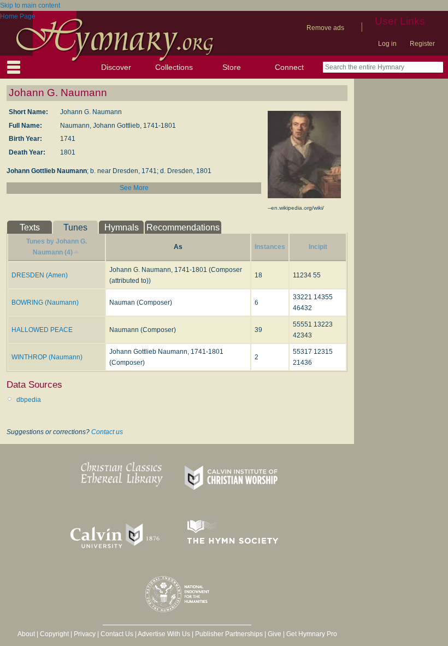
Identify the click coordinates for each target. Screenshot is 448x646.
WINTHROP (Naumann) (46, 357)
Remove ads (325, 28)
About (26, 634)
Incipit (318, 247)
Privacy (85, 634)
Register (422, 44)
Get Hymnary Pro (311, 634)
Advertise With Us (164, 634)
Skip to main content (30, 5)
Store (231, 67)
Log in (387, 44)
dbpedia (28, 400)
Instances (270, 247)
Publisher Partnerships (229, 634)
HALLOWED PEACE (42, 330)
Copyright (54, 634)
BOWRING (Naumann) (45, 302)
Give (274, 634)
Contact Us (117, 634)
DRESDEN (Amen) (39, 275)
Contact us (107, 432)
